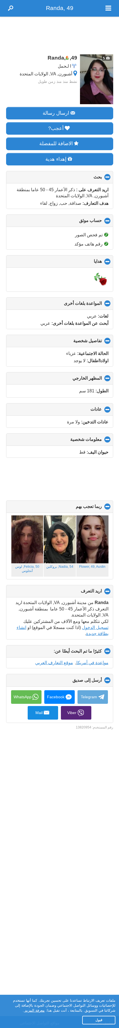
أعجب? (56, 128)
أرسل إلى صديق (78, 682)
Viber (71, 712)
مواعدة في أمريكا (92, 662)
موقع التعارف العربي (54, 662)
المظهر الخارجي (78, 380)
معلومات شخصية (77, 441)
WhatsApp (23, 697)
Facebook (55, 697)
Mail (39, 712)
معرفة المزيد (34, 1010)
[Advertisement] (59, 34)
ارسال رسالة (56, 113)
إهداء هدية (55, 159)
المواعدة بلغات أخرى (73, 305)
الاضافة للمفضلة (56, 143)
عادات (87, 411)
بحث (88, 179)
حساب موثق (81, 222)
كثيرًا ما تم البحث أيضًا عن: (68, 653)
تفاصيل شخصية (78, 342)
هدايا (88, 263)
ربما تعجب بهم (79, 508)
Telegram (89, 697)
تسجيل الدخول (95, 627)
